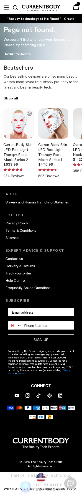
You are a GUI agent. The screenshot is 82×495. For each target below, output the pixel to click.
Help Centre (15, 280)
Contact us (14, 258)
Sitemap (12, 238)
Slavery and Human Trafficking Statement (38, 202)
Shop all (11, 98)
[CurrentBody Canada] (41, 8)
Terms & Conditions (20, 230)
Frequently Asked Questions (28, 288)
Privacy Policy (16, 223)
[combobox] (15, 325)
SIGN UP (41, 340)
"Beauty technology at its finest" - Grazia (41, 18)
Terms (21, 373)
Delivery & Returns (20, 266)
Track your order (18, 273)
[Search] (17, 7)
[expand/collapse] (6, 7)
